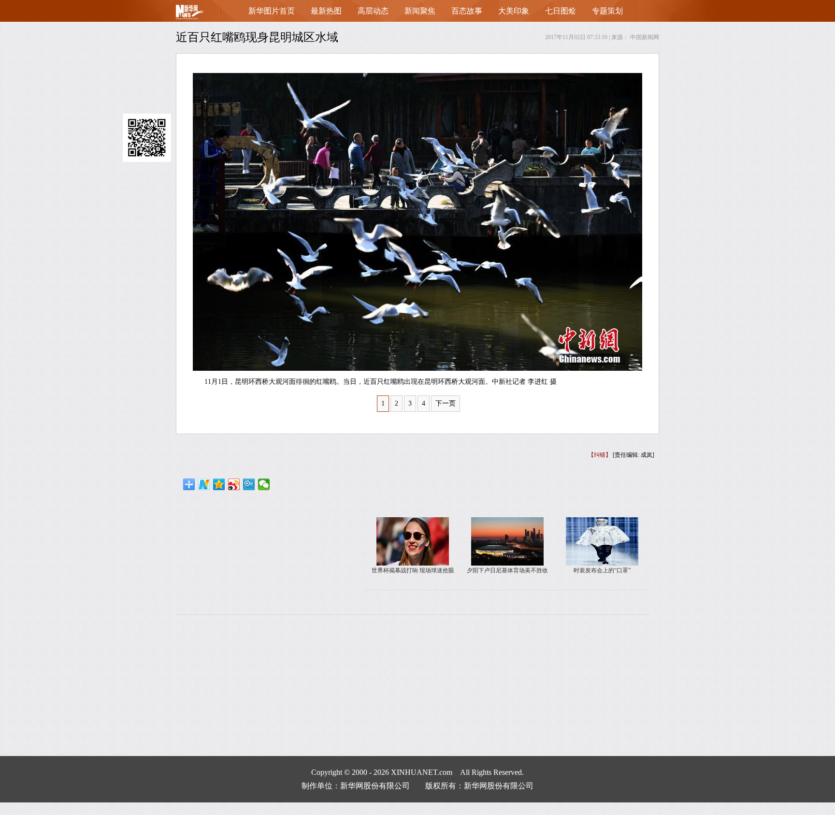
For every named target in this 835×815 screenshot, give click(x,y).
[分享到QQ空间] (219, 484)
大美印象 (513, 11)
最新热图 (326, 11)
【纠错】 (599, 454)
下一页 (445, 403)
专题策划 (607, 11)
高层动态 (373, 11)
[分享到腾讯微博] (249, 484)
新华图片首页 (271, 11)
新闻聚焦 (419, 11)
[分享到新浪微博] (234, 484)
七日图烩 (560, 11)
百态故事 (466, 11)
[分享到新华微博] (204, 484)
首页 (205, 14)
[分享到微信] (264, 484)
